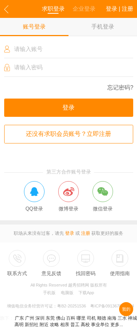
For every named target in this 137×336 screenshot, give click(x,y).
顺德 (101, 318)
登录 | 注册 (119, 9)
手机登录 (102, 27)
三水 (122, 318)
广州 (29, 318)
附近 (44, 324)
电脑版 (67, 292)
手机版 (49, 292)
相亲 (64, 324)
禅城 (132, 318)
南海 (111, 318)
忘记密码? (120, 88)
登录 (68, 107)
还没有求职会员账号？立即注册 (68, 134)
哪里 (81, 318)
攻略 (54, 324)
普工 (75, 324)
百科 (70, 318)
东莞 (50, 318)
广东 (19, 318)
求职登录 (53, 9)
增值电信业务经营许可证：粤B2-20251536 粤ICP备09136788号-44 (70, 306)
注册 (85, 233)
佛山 (60, 318)
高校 (85, 324)
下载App (86, 292)
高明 (19, 324)
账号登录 (34, 27)
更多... (116, 324)
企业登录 (84, 9)
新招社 (31, 324)
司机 (91, 318)
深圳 (40, 318)
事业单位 (100, 324)
